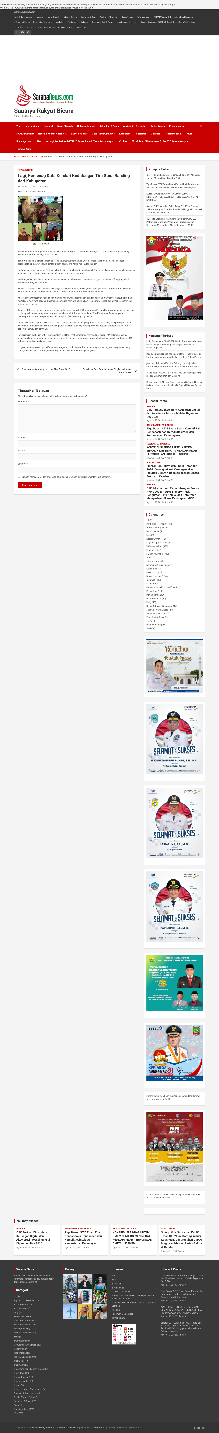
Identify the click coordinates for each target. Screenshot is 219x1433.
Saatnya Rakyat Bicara (44, 110)
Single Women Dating (156, 613)
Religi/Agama (127, 17)
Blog (114, 1275)
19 (147, 520)
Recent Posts (158, 401)
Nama (21, 437)
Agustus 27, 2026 (154, 420)
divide (149, 372)
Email (21, 450)
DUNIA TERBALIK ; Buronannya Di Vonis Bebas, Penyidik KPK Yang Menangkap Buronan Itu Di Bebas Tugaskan (174, 344)
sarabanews (44, 186)
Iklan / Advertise (123, 1291)
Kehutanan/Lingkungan (157, 565)
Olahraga (84, 22)
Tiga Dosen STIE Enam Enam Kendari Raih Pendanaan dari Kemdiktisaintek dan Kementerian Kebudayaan (173, 432)
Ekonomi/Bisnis (23, 22)
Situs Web (23, 463)
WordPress (133, 1427)
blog (148, 535)
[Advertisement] (109, 57)
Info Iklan (20, 27)
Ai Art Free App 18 (155, 527)
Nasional (39, 17)
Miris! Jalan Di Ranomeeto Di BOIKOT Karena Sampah (50, 27)
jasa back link (152, 363)
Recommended (98, 22)
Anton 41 (169, 420)
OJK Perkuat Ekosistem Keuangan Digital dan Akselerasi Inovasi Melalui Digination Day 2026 (173, 413)
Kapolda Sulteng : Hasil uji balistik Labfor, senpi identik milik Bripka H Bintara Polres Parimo (174, 385)
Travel (110, 22)
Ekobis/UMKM (152, 444)
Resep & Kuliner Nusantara (181, 17)
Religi (149, 602)
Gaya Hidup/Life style (42, 22)
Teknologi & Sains (88, 17)
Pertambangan (143, 17)
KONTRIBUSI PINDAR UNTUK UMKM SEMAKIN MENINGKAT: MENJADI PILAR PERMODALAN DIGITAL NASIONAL (172, 196)
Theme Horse (98, 1427)
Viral (16, 17)
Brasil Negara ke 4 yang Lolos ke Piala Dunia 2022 (46, 369)
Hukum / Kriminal (70, 17)
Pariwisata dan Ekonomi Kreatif (161, 587)
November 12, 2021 (27, 186)
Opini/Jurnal (152, 583)
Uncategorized (123, 22)
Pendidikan (72, 22)
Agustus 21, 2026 (154, 480)
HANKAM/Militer (160, 17)
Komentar (23, 401)
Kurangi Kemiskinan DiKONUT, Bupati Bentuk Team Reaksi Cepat (167, 22)
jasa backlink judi (154, 354)
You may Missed (27, 1221)
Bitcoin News (152, 531)
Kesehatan (59, 22)
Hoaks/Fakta (152, 550)
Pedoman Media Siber (122, 1314)
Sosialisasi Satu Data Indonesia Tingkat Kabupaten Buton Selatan (107, 371)
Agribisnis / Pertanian (109, 17)
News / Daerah (53, 17)
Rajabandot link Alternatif (158, 382)
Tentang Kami (82, 27)
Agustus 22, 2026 (154, 458)
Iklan (135, 22)
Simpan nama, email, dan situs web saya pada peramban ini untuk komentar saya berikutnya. (67, 477)
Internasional (26, 17)
